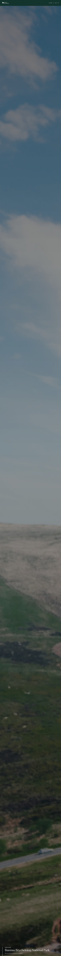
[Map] (56, 3)
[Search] (54, 3)
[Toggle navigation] (58, 2)
